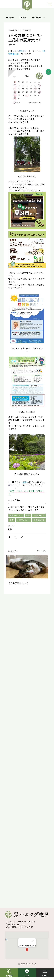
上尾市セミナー (23, 520)
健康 (11, 520)
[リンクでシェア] (22, 537)
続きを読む (37, 17)
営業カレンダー (16, 515)
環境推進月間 (39, 520)
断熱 (28, 515)
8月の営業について (18, 583)
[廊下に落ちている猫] (27, 566)
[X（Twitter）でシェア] (15, 537)
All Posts (10, 17)
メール (45, 975)
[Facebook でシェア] (9, 537)
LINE (27, 975)
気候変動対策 (39, 515)
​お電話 (9, 975)
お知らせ (23, 17)
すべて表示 (41, 550)
